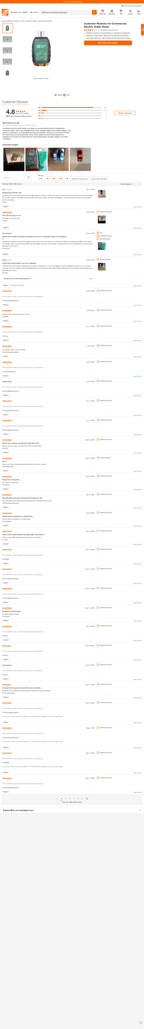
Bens (6, 675)
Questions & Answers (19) (109, 30)
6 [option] (82, 799)
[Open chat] (142, 29)
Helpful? (6, 206)
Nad (5, 220)
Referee (7, 485)
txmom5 (7, 248)
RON (6, 448)
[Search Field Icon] (94, 12)
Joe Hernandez (9, 693)
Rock (6, 655)
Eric (5, 202)
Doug (6, 336)
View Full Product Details (108, 43)
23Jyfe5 (7, 616)
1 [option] (61, 798)
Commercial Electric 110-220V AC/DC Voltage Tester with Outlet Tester (39, 716)
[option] (87, 798)
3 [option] (69, 799)
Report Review (138, 207)
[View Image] (13, 159)
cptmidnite (7, 521)
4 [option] (74, 799)
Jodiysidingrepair (10, 371)
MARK (6, 316)
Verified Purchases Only (80, 179)
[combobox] (66, 12)
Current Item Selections (99, 179)
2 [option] (65, 799)
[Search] (29, 177)
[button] (72, 810)
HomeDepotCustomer (11, 300)
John (6, 540)
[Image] (102, 194)
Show (91, 278)
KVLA (6, 636)
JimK (6, 273)
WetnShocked (9, 466)
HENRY (6, 763)
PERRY (6, 559)
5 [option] (78, 799)
